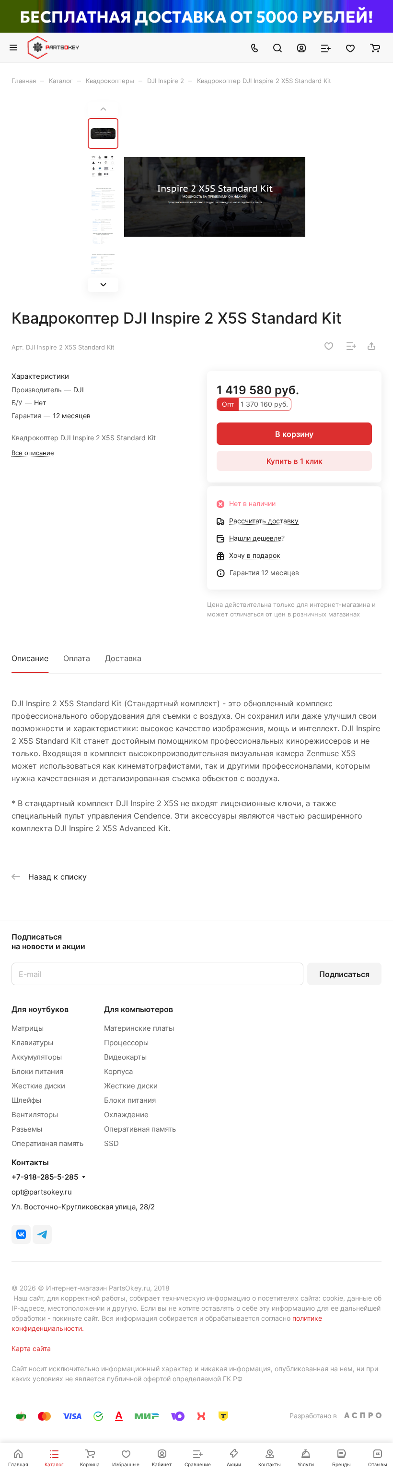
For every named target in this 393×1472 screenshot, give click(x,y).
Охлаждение (126, 1114)
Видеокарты (125, 1057)
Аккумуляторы (37, 1057)
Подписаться (344, 974)
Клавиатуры (32, 1042)
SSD (111, 1143)
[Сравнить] (351, 346)
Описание (30, 658)
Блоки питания (37, 1071)
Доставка (123, 658)
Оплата (76, 658)
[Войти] (301, 47)
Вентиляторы (35, 1114)
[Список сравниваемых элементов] (326, 47)
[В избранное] (329, 346)
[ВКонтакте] (21, 1234)
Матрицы (28, 1028)
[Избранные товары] (350, 47)
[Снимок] (214, 197)
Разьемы (27, 1129)
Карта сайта (31, 1348)
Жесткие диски (38, 1085)
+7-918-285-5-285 (45, 1177)
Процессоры (126, 1042)
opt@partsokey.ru (42, 1191)
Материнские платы (139, 1028)
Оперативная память (47, 1143)
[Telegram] (42, 1234)
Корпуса (118, 1071)
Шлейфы (26, 1100)
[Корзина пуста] (375, 47)
